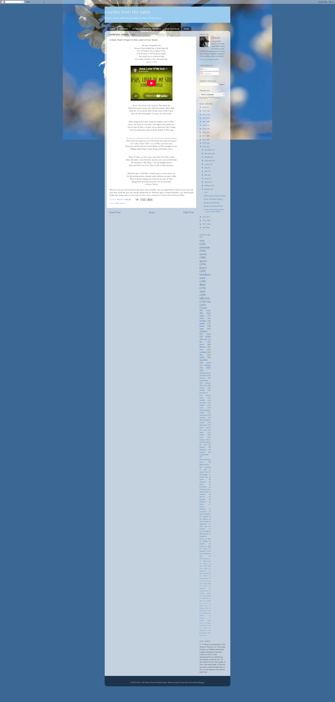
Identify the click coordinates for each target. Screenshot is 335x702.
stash (202, 291)
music (117, 203)
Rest (209, 539)
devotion (202, 489)
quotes (203, 261)
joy (205, 430)
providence (204, 392)
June (206, 171)
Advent (202, 378)
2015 (204, 143)
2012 (204, 220)
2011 (204, 224)
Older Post (188, 212)
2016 (204, 139)
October (208, 157)
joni (204, 603)
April (207, 178)
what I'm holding (205, 319)
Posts (205, 69)
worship (203, 352)
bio (209, 301)
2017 (204, 136)
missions (202, 497)
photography (203, 474)
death (205, 586)
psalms (202, 405)
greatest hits (204, 477)
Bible (203, 284)
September (209, 160)
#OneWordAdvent (205, 559)
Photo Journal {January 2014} (215, 195)
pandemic (202, 499)
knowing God (204, 608)
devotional (202, 588)
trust (202, 240)
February (208, 185)
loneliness (203, 494)
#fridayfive (203, 502)
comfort (202, 400)
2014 (204, 146)
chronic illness (205, 439)
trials (201, 407)
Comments (207, 73)
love (201, 349)
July (206, 167)
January (208, 189)
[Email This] (141, 199)
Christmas (207, 442)
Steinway (203, 449)
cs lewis (202, 581)
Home (112, 29)
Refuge (202, 447)
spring (203, 625)
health (208, 336)
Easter (202, 435)
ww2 (203, 635)
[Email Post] (137, 199)
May (206, 175)
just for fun (205, 340)
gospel (202, 546)
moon (205, 548)
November (209, 153)
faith (205, 469)
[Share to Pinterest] (151, 199)
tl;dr (205, 385)
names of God (204, 472)
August (207, 164)
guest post (203, 526)
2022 (204, 118)
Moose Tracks (204, 521)
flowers (203, 346)
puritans (208, 514)
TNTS (205, 576)
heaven (202, 479)
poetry (203, 254)
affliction (205, 298)
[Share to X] (146, 199)
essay (208, 310)
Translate (217, 98)
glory (201, 601)
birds (208, 367)
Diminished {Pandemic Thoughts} (146, 29)
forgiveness (205, 598)
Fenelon (205, 563)
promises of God (205, 551)
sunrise (205, 628)
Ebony (202, 484)
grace (202, 344)
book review (205, 427)
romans (209, 623)
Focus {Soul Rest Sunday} (213, 199)
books (202, 326)
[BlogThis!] (144, 199)
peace (201, 514)
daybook (203, 402)
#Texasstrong (204, 534)
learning (202, 610)
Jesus (205, 444)
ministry (202, 615)
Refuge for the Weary (211, 202)
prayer (122, 203)
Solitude (205, 541)
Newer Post (114, 212)
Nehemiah (202, 571)
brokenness (203, 487)
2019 (204, 129)
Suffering (208, 573)
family (202, 323)
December (208, 150)
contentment (204, 380)
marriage (202, 529)
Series (186, 29)
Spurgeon (203, 425)
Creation (203, 307)
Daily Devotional (172, 29)
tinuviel (217, 38)
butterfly (202, 544)
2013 (204, 217)
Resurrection (204, 464)
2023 (204, 114)
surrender (203, 331)
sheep (202, 432)
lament (202, 452)
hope (202, 328)
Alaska (202, 388)
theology (202, 630)
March (207, 182)
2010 (204, 227)
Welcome (124, 29)
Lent (201, 437)
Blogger (201, 682)
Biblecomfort (207, 561)
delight (208, 365)
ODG (201, 573)
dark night (208, 583)
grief (209, 333)
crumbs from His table (127, 12)
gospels (209, 601)
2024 (204, 111)
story (209, 625)
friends (202, 390)
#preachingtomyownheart (205, 374)
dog (201, 354)
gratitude (205, 247)
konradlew (185, 682)
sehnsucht (203, 482)
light (209, 546)
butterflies (204, 359)
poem (201, 531)
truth (207, 531)
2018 (204, 132)
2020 (204, 125)
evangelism (203, 511)
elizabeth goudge (205, 593)
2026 (204, 107)
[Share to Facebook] (149, 199)
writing (202, 417)
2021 (204, 121)
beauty (202, 504)
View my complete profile (209, 59)
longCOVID (204, 454)
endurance (203, 415)
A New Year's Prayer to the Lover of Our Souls (214, 210)
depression (203, 524)
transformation (205, 276)
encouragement (206, 596)
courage (208, 383)
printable (202, 618)
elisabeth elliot (204, 591)
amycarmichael (204, 578)
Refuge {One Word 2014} (213, 206)
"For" (206, 192)
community (207, 467)
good (208, 362)
